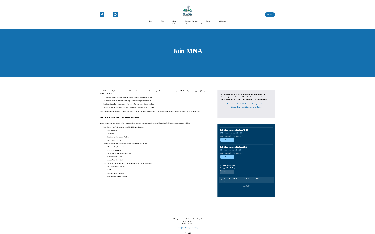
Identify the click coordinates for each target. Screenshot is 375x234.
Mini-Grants (222, 21)
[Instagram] (115, 14)
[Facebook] (102, 14)
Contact (203, 24)
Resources (189, 24)
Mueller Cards (173, 24)
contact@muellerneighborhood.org (187, 228)
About (174, 21)
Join (162, 21)
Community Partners (191, 21)
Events (208, 21)
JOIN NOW (270, 14)
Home (150, 21)
